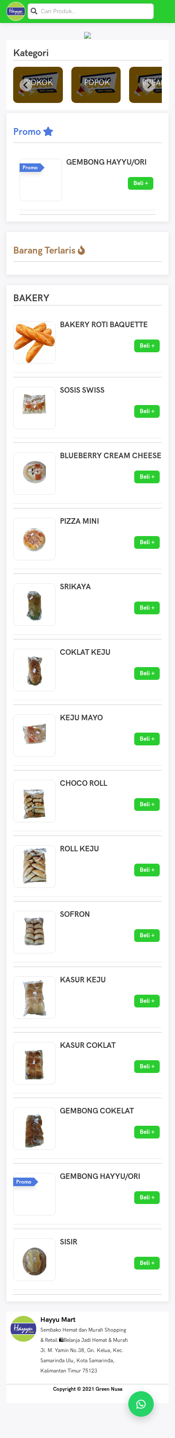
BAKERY (31, 298)
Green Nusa (109, 1389)
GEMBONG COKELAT (97, 1111)
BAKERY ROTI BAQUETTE (104, 324)
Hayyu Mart (58, 1320)
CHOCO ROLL (83, 783)
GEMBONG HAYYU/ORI (106, 162)
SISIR (68, 1242)
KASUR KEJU (83, 980)
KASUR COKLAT (88, 1045)
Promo (28, 132)
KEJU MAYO (81, 717)
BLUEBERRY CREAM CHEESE (110, 455)
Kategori (31, 53)
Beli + (140, 183)
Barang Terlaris (45, 251)
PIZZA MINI (79, 521)
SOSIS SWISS (82, 390)
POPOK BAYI (97, 90)
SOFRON (75, 914)
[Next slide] (149, 85)
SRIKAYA (75, 586)
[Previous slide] (26, 85)
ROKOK (39, 82)
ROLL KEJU (79, 849)
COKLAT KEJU (85, 652)
